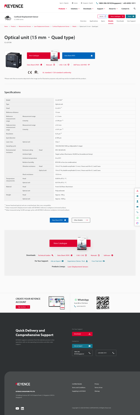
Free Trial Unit (97, 261)
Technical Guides (44, 255)
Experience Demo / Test (76, 261)
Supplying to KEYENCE (79, 391)
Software (107, 255)
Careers (76, 3)
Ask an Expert (56, 261)
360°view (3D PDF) (80, 65)
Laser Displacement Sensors (78, 267)
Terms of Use (98, 387)
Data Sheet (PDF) (33, 65)
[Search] (135, 9)
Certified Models (77, 384)
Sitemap (97, 391)
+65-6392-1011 (129, 3)
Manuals (49, 65)
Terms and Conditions (78, 387)
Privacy (97, 384)
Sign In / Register (64, 3)
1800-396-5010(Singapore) (110, 3)
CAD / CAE (63, 65)
